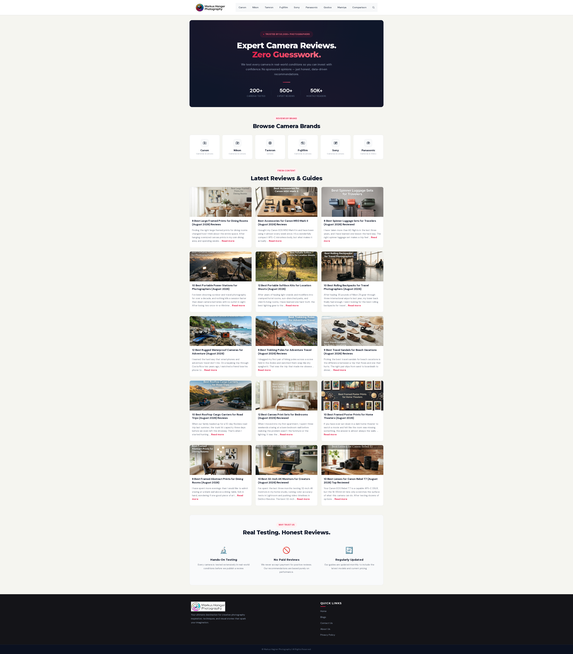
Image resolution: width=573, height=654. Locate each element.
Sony (297, 7)
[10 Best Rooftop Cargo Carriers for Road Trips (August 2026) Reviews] (221, 396)
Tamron (269, 7)
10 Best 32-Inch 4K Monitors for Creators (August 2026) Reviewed (284, 480)
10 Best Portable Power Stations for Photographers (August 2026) (214, 287)
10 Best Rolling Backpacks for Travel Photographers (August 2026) (346, 287)
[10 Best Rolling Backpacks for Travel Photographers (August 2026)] (352, 266)
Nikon (255, 7)
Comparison (359, 7)
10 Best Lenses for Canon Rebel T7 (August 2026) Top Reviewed (351, 480)
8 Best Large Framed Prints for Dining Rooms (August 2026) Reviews (220, 222)
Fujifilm (283, 7)
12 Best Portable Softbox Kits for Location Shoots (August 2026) (284, 287)
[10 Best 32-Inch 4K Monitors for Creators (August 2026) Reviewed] (287, 460)
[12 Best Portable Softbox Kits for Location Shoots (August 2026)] (287, 266)
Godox (328, 7)
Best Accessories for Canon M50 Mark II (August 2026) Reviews (283, 222)
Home (323, 611)
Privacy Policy (327, 634)
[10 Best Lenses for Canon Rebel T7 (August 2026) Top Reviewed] (352, 460)
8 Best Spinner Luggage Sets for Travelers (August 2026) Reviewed (350, 222)
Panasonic (312, 7)
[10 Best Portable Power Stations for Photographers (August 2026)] (221, 266)
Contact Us (326, 623)
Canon (242, 7)
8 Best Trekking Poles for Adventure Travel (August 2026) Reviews (284, 351)
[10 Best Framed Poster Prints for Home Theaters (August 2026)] (352, 396)
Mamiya (342, 7)
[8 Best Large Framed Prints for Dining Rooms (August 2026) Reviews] (221, 202)
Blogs (323, 617)
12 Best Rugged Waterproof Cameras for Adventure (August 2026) (217, 351)
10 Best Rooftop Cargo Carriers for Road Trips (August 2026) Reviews (217, 416)
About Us (325, 629)
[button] (373, 7)
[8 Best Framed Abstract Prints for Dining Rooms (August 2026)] (221, 460)
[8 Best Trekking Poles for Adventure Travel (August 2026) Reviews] (287, 331)
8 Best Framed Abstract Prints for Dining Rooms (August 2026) (217, 480)
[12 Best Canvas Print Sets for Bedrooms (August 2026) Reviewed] (287, 396)
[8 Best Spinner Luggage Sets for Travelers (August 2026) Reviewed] (352, 202)
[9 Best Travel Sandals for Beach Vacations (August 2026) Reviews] (352, 331)
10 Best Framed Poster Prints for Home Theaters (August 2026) (348, 416)
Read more (228, 240)
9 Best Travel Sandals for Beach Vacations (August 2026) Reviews (350, 351)
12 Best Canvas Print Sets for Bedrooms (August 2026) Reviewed (283, 416)
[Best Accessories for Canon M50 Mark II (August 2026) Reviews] (287, 202)
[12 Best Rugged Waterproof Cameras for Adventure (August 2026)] (221, 331)
